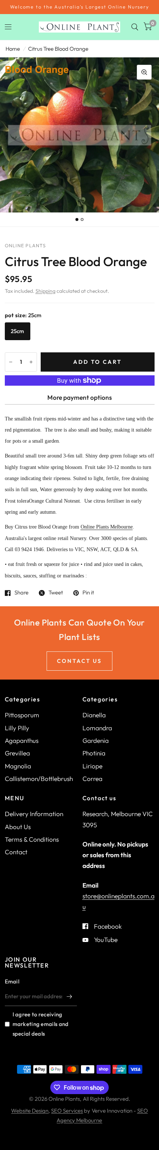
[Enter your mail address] (69, 996)
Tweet (55, 593)
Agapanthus (21, 740)
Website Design (29, 1110)
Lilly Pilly (17, 728)
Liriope (92, 766)
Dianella (94, 715)
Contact (16, 852)
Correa (92, 778)
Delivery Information (34, 814)
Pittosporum (22, 715)
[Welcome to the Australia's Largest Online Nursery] (79, 7)
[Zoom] (144, 72)
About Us (18, 827)
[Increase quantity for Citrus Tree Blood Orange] (31, 362)
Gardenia (95, 740)
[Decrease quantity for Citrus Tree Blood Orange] (10, 362)
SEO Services (67, 1110)
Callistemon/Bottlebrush (39, 778)
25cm (17, 331)
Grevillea (17, 753)
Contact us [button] (79, 660)
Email (12, 981)
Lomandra (97, 728)
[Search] (135, 27)
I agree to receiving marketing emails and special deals (41, 1024)
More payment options (79, 397)
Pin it (88, 593)
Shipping (45, 291)
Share (21, 593)
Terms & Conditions (32, 839)
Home (13, 48)
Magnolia (18, 766)
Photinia (93, 753)
